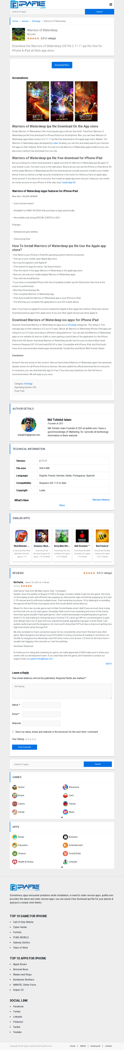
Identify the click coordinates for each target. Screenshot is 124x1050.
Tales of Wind (20, 947)
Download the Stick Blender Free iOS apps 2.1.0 (21, 553)
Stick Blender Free (23, 546)
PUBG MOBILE (21, 937)
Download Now (62, 65)
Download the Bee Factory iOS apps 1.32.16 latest (102, 553)
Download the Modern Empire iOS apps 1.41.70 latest (41, 553)
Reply (109, 664)
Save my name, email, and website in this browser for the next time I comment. (56, 731)
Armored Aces (20, 969)
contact (108, 1046)
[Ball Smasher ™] (82, 535)
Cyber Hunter (20, 927)
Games (25, 21)
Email (16, 714)
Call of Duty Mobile (23, 922)
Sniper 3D (18, 989)
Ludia (55, 143)
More (62, 505)
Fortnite (17, 932)
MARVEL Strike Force (24, 984)
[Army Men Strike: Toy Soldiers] (61, 535)
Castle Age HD (68, 182)
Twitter (17, 1011)
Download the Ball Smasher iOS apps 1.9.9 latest (82, 553)
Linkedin (17, 1016)
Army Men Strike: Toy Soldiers (69, 546)
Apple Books (20, 964)
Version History (101, 499)
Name (16, 704)
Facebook (18, 1006)
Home (15, 21)
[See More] (62, 817)
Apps (16, 826)
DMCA (83, 1046)
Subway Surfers (21, 942)
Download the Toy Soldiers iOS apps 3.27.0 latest (62, 553)
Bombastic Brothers (23, 979)
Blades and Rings (22, 974)
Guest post (95, 1046)
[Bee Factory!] (102, 535)
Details (22, 559)
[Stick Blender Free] (21, 535)
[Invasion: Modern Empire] (41, 535)
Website (16, 723)
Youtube (17, 1032)
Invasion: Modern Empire (46, 546)
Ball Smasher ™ (82, 546)
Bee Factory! (102, 546)
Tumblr (16, 1027)
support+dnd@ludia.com (41, 659)
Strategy (36, 21)
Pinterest (18, 1021)
